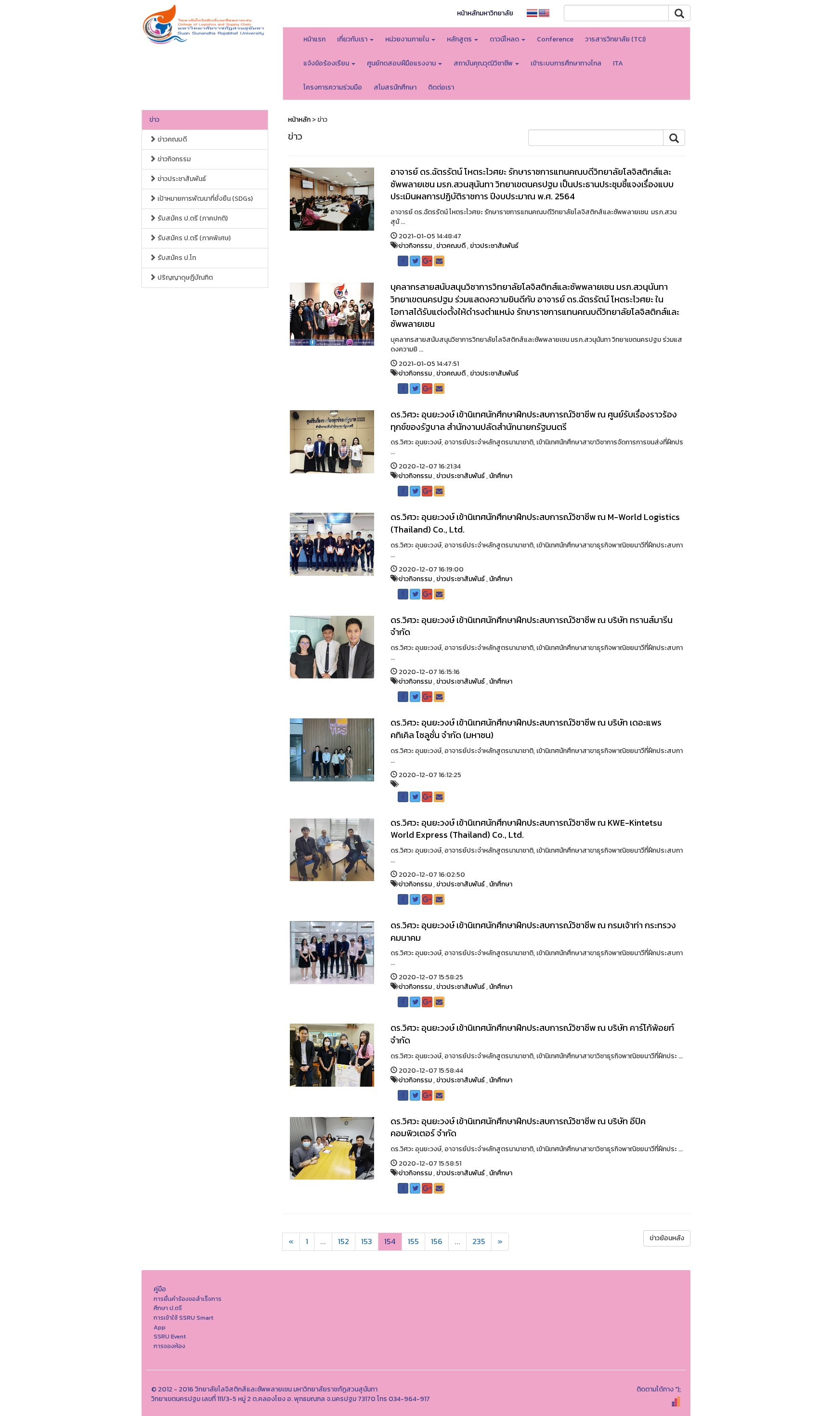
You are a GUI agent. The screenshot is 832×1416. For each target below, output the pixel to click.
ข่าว (154, 120)
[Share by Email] (439, 261)
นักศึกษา (500, 476)
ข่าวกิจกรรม (173, 159)
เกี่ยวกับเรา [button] (353, 39)
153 (366, 1241)
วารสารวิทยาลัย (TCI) (615, 39)
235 (478, 1241)
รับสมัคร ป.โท (176, 258)
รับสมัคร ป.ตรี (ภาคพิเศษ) (193, 238)
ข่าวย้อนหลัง (667, 1238)
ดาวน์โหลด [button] (505, 39)
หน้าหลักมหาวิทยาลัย (485, 13)
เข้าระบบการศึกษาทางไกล (566, 63)
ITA (618, 63)
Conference (555, 39)
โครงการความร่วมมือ (332, 87)
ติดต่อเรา (441, 87)
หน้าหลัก (299, 120)
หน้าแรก (314, 39)
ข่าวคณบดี (171, 139)
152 (343, 1241)
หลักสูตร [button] (460, 39)
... (323, 1241)
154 (390, 1241)
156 (436, 1241)
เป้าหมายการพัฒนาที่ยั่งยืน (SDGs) (204, 199)
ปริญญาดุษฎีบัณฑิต (184, 278)
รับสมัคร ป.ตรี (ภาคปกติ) (192, 218)
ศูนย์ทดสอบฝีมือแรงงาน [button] (402, 63)
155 (413, 1241)
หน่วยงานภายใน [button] (407, 39)
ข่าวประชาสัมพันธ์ (181, 179)
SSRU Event (170, 1336)
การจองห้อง (169, 1346)
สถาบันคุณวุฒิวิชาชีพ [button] (484, 63)
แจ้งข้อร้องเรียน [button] (327, 63)
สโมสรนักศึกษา (395, 87)
